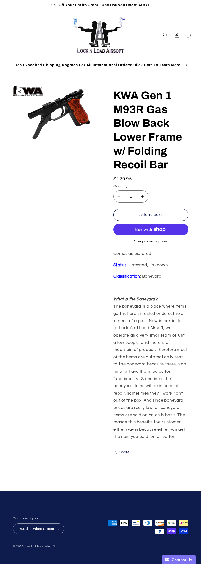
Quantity (120, 186)
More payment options (151, 241)
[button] (10, 35)
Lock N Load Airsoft (40, 546)
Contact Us (180, 560)
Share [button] (124, 452)
